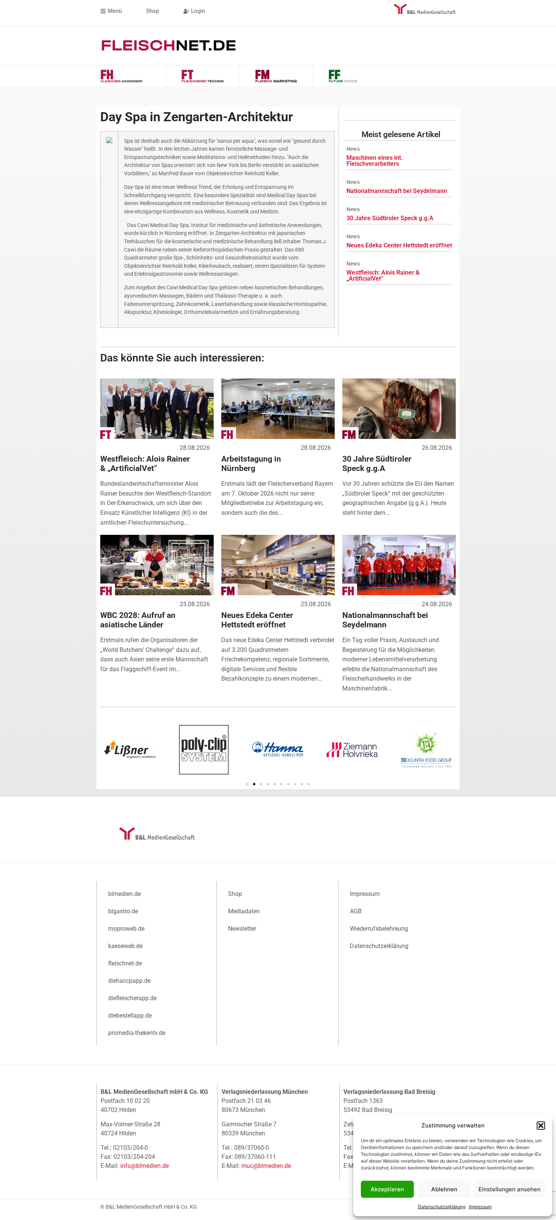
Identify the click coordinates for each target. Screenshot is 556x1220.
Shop (235, 893)
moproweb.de (126, 928)
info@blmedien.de (144, 1165)
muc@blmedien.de (266, 1165)
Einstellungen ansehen (509, 1189)
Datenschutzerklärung (441, 1206)
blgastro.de (123, 911)
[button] (541, 1125)
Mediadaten (244, 911)
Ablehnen (444, 1189)
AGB (356, 911)
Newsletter (242, 928)
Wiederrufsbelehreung (379, 928)
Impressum (480, 1206)
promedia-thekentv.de (136, 1032)
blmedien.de (124, 893)
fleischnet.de (125, 963)
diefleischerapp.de (132, 998)
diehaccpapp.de (129, 980)
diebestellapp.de (130, 1015)
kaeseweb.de (125, 946)
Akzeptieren (387, 1189)
